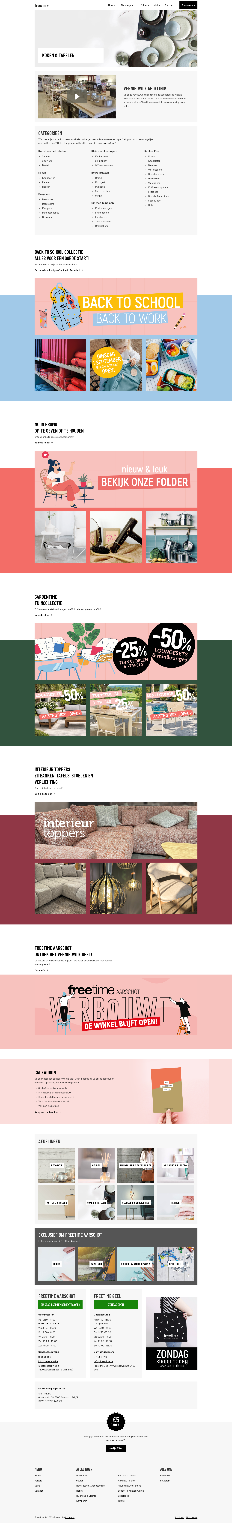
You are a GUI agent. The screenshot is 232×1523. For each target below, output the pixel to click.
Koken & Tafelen (126, 1480)
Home (111, 4)
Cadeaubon (188, 4)
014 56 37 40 (100, 1356)
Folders (144, 4)
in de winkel (109, 142)
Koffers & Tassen (127, 1475)
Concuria (69, 1517)
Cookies (179, 1517)
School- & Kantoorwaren (131, 1490)
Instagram (165, 1480)
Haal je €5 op (116, 1448)
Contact (169, 4)
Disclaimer (191, 1517)
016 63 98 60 (44, 1356)
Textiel (121, 1500)
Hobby (79, 1490)
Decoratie (81, 1475)
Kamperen (81, 1500)
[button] (127, 5)
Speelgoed (123, 1495)
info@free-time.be (48, 1361)
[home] (42, 5)
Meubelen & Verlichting (129, 1485)
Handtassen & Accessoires (90, 1485)
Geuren (79, 1480)
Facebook (165, 1475)
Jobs (157, 4)
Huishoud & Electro (86, 1495)
